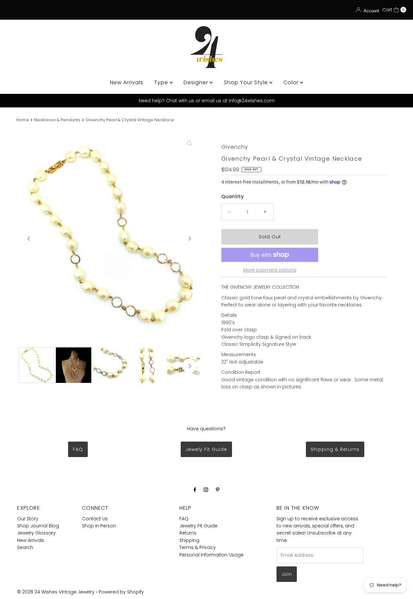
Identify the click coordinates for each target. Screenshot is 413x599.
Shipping (189, 540)
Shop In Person (99, 526)
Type (162, 82)
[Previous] (29, 238)
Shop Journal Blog (38, 526)
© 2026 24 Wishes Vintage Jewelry (56, 592)
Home (22, 120)
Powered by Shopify (121, 592)
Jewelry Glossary (36, 533)
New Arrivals (126, 82)
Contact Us (95, 518)
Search (25, 547)
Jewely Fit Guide (206, 449)
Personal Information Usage (211, 555)
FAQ (78, 449)
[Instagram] (206, 489)
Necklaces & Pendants (57, 120)
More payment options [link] (270, 270)
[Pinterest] (217, 489)
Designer (197, 82)
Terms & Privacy (197, 547)
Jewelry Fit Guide (198, 526)
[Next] (189, 238)
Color (291, 82)
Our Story (27, 518)
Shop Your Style (246, 82)
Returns (187, 533)
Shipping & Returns (335, 449)
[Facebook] (195, 489)
